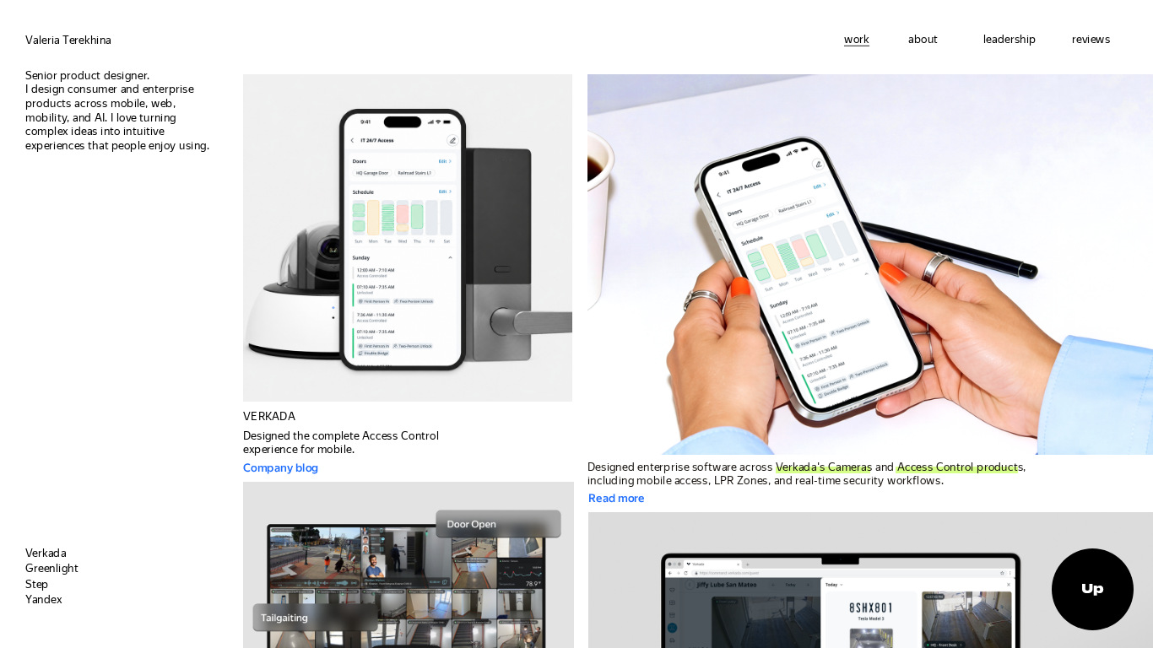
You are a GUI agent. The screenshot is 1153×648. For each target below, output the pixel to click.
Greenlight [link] (51, 568)
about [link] (923, 39)
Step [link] (37, 584)
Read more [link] (617, 498)
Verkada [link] (45, 552)
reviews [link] (1091, 39)
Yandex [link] (43, 599)
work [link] (856, 39)
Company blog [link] (282, 467)
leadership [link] (1010, 39)
